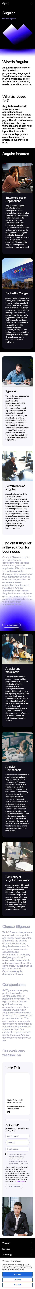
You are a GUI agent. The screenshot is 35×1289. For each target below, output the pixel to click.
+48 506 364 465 (13, 1108)
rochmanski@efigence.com (16, 1106)
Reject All (17, 1285)
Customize (17, 1279)
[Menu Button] (31, 3)
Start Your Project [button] (11, 625)
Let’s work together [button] (9, 19)
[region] (17, 1273)
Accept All (17, 1274)
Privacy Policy (21, 1181)
